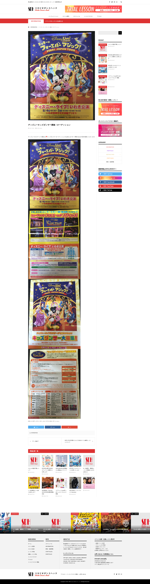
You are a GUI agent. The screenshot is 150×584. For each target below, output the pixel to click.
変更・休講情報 (110, 161)
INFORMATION (36, 21)
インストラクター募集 (33, 562)
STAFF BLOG (110, 158)
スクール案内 (66, 16)
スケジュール (76, 16)
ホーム (29, 543)
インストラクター (88, 16)
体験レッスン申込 (32, 554)
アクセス (99, 16)
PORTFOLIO (110, 150)
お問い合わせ (82, 574)
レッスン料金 (31, 551)
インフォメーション (53, 16)
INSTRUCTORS (110, 154)
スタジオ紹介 (31, 549)
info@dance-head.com (100, 560)
